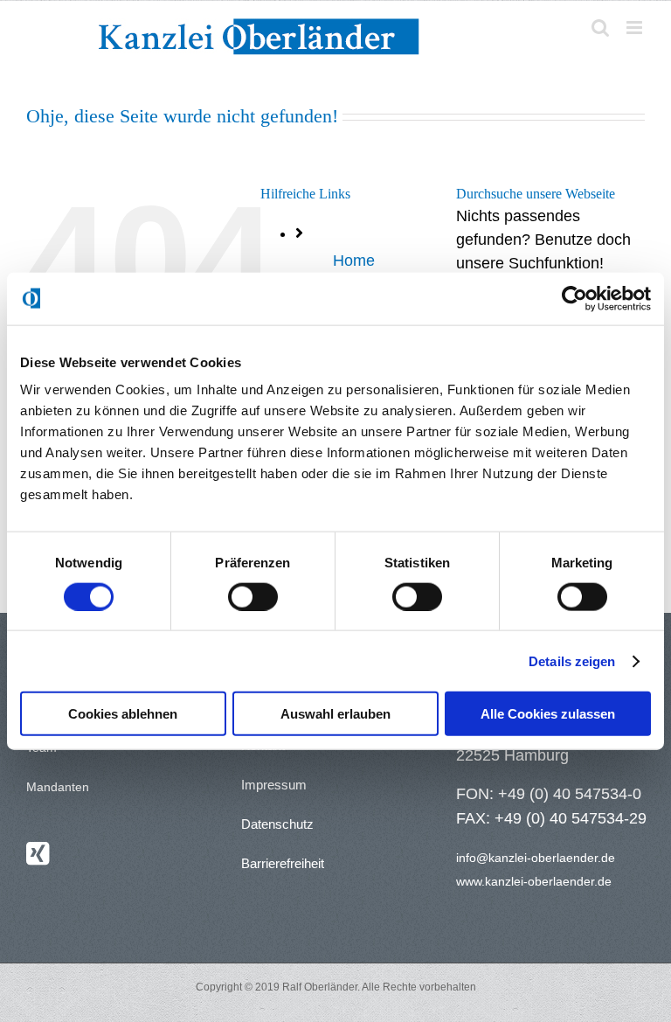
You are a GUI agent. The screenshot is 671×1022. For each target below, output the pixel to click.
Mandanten (57, 787)
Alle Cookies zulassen (548, 713)
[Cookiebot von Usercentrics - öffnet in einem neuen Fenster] (574, 298)
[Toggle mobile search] (600, 27)
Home (354, 260)
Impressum (274, 784)
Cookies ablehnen (122, 713)
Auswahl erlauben (335, 713)
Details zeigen (572, 660)
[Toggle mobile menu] (635, 27)
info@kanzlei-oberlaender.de (535, 858)
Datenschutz (277, 824)
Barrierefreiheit (282, 863)
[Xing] (37, 853)
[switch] (253, 596)
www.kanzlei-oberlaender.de (534, 881)
